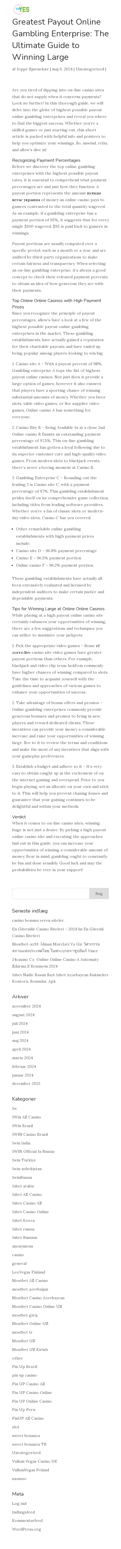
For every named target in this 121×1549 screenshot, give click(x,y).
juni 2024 (20, 1032)
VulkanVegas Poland (30, 1469)
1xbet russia (23, 1229)
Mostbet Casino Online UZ (37, 1306)
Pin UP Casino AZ (28, 1383)
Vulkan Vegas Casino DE (34, 1461)
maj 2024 (20, 1040)
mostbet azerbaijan (30, 1289)
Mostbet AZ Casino (30, 1280)
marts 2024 (22, 1057)
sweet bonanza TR (29, 1444)
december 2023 (26, 1083)
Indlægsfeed (23, 1512)
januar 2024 (22, 1075)
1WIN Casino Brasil (30, 1134)
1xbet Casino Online (30, 1211)
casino (18, 1254)
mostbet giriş (24, 1315)
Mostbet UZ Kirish (30, 1349)
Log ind (19, 1503)
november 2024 (26, 1006)
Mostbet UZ (23, 1340)
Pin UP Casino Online (32, 1392)
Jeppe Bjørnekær (33, 69)
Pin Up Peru (23, 1409)
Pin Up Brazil (24, 1366)
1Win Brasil (22, 1125)
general (19, 1263)
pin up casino (24, 1375)
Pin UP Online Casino (32, 1401)
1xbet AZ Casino (27, 1194)
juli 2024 (20, 1023)
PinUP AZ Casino (28, 1418)
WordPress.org (26, 1529)
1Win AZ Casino (26, 1117)
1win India (21, 1143)
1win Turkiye (24, 1160)
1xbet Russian (24, 1237)
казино (19, 1478)
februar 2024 (24, 1066)
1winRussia (22, 1177)
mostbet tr (22, 1332)
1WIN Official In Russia (33, 1151)
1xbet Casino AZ (27, 1203)
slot (15, 1426)
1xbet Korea (23, 1220)
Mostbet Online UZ (30, 1323)
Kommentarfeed (27, 1520)
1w (14, 1108)
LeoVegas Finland (28, 1272)
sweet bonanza (26, 1435)
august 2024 (23, 1014)
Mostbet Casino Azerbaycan (38, 1297)
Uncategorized (90, 69)
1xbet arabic (23, 1186)
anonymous (22, 1246)
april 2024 (21, 1049)
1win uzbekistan (27, 1168)
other (17, 1358)
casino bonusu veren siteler (38, 920)
